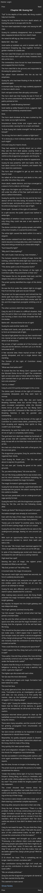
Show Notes (7, 885)
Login (9, 2)
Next (39, 7)
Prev (3, 7)
